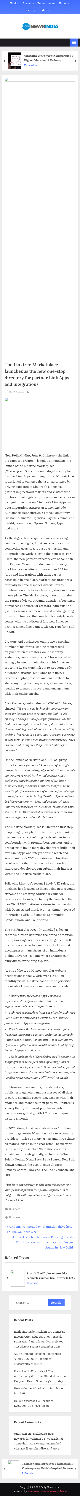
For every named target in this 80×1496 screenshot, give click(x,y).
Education (47, 10)
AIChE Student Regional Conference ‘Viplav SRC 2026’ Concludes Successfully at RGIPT (37, 1358)
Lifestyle (32, 10)
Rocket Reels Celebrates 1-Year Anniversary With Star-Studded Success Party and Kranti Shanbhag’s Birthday (40, 1376)
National (64, 3)
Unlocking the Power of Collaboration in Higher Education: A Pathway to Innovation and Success (49, 58)
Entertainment (46, 3)
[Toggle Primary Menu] (74, 43)
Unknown (20, 1433)
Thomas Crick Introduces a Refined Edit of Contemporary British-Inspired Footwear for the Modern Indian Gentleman (49, 1466)
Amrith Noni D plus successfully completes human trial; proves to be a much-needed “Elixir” (50, 1275)
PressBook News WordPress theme (47, 1491)
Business (28, 3)
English (15, 3)
